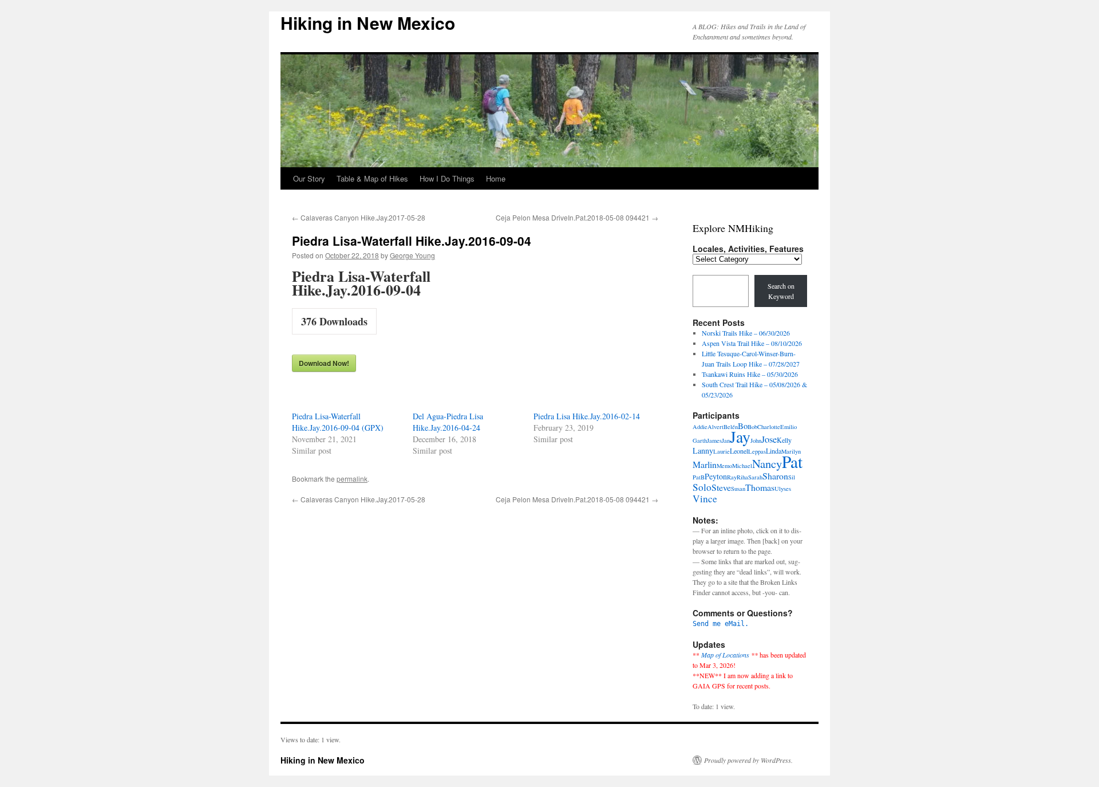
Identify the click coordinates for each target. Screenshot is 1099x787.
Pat (792, 461)
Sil (791, 477)
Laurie (721, 451)
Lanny (703, 450)
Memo (724, 466)
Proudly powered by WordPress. (748, 760)
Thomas (759, 487)
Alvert (715, 427)
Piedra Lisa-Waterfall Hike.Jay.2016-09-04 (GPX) (338, 422)
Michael (742, 466)
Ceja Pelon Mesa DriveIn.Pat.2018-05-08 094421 (577, 217)
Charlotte (768, 427)
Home (495, 178)
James (714, 440)
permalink (352, 478)
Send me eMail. (721, 624)
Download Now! (324, 363)
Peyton (716, 476)
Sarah (755, 477)
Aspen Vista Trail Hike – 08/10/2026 (752, 343)
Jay (740, 436)
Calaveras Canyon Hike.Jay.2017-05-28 (358, 217)
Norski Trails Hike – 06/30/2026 (746, 332)
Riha (742, 477)
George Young (412, 255)
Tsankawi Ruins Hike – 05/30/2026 (750, 374)
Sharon (775, 476)
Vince (705, 498)
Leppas (757, 451)
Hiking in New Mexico (367, 22)
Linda (773, 450)
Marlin (705, 464)
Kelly (784, 439)
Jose (769, 439)
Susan (738, 489)
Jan (726, 440)
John (755, 440)
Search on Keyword (781, 291)
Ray (732, 477)
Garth (700, 440)
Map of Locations (725, 654)
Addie (700, 427)
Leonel (739, 450)
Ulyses (782, 489)
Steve (721, 487)
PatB (699, 477)
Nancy (767, 463)
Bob (752, 427)
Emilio (788, 427)
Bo (743, 425)
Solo (702, 487)
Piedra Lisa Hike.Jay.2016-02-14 (586, 416)
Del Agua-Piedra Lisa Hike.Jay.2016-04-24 (448, 422)
